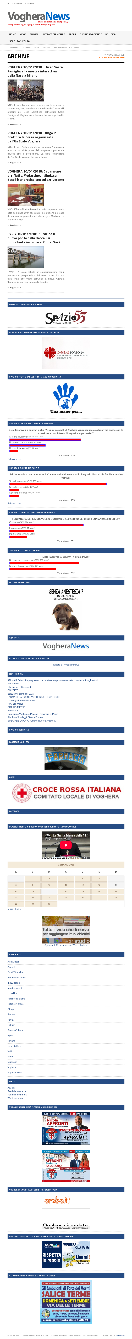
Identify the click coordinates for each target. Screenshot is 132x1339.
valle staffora (14, 1046)
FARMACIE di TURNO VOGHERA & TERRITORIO (33, 697)
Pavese (11, 1014)
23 (33, 898)
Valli (10, 1051)
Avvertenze (13, 683)
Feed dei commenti (17, 1094)
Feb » (18, 909)
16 (33, 891)
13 (99, 885)
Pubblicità (13, 710)
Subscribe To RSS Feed (113, 57)
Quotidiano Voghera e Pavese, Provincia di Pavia (33, 714)
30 (33, 904)
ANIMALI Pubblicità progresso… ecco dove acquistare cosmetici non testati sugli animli (53, 680)
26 (83, 898)
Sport (72, 34)
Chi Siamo (17, 3)
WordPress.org (15, 1098)
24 (49, 898)
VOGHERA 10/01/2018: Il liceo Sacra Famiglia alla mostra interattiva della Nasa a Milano (35, 71)
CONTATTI (29, 3)
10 (49, 885)
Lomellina (12, 993)
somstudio (120, 1335)
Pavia (10, 1020)
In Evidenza (14, 983)
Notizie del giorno (16, 998)
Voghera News (15, 1072)
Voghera (12, 1067)
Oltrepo (11, 1009)
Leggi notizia (15, 124)
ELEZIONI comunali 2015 (21, 693)
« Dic (10, 909)
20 (99, 891)
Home (12, 34)
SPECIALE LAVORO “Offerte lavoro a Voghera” (32, 720)
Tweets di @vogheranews (66, 664)
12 (83, 885)
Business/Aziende (91, 34)
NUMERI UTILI (15, 704)
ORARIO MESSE (16, 707)
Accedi (11, 1088)
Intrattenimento (54, 34)
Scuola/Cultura (19, 41)
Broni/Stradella (15, 972)
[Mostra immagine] (21, 83)
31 (49, 904)
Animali (34, 34)
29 (16, 904)
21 (116, 891)
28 (116, 898)
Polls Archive (14, 459)
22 (16, 898)
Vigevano (12, 1062)
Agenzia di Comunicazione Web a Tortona (66, 945)
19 (83, 891)
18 (66, 891)
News (23, 34)
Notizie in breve (16, 1004)
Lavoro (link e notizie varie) (21, 700)
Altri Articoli (13, 961)
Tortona (11, 1041)
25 (66, 898)
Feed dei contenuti (17, 1091)
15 (16, 891)
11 (66, 885)
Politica (110, 34)
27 (99, 898)
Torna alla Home (115, 55)
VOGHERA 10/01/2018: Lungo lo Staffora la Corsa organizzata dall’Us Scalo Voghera (32, 137)
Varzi (10, 1056)
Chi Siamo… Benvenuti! (20, 687)
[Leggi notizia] (30, 83)
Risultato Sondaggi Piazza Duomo (25, 717)
